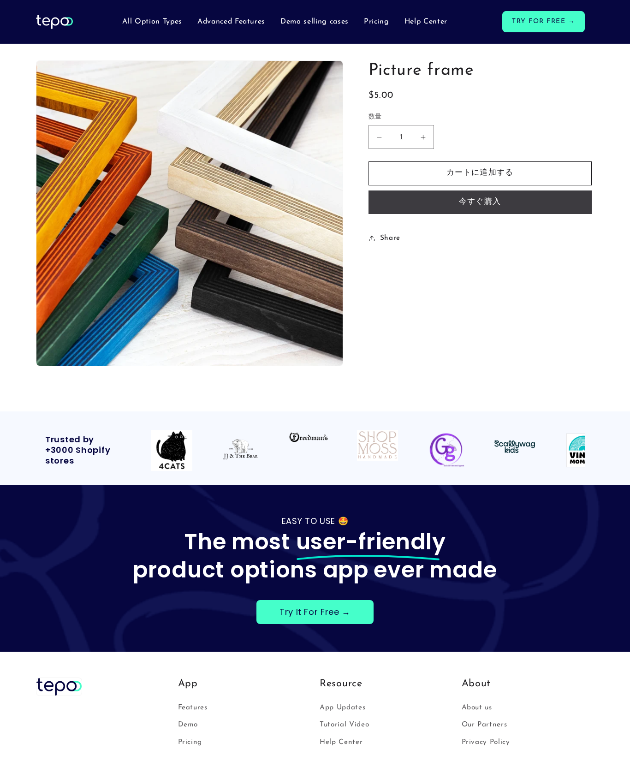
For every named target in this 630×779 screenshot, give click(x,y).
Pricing (190, 742)
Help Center (341, 742)
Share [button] (390, 238)
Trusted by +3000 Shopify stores (77, 450)
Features (193, 707)
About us (477, 707)
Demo (188, 724)
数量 (375, 116)
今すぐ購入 (480, 202)
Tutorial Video (344, 724)
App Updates (342, 707)
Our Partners (484, 724)
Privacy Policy (486, 742)
